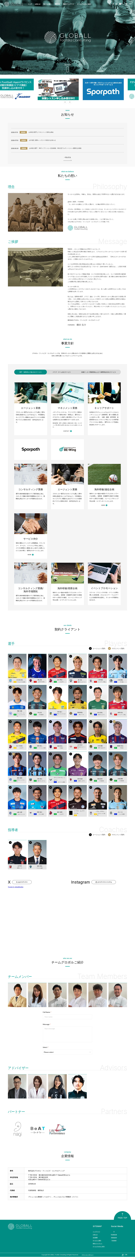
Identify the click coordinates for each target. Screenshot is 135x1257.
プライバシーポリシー (87, 1255)
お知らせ (95, 1234)
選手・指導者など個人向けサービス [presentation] (30, 372)
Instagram (114, 1237)
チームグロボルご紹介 (99, 1246)
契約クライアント (97, 1243)
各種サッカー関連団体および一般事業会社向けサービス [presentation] (98, 372)
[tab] (30, 372)
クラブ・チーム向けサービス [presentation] (62, 372)
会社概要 (95, 1237)
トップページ (96, 1231)
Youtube (113, 1240)
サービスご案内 (97, 1240)
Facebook (114, 1234)
